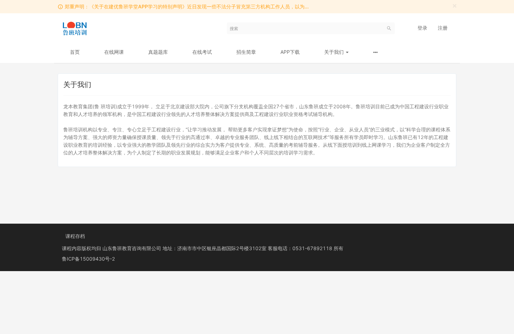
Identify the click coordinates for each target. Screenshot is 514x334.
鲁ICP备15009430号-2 (88, 259)
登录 (422, 28)
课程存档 (75, 236)
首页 (75, 52)
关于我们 (334, 52)
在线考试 (202, 52)
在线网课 (114, 52)
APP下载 (290, 52)
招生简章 (246, 52)
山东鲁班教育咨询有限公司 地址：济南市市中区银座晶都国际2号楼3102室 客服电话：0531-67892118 (218, 248)
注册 (443, 28)
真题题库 (158, 52)
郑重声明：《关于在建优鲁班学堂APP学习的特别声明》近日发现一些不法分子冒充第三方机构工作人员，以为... (187, 6)
